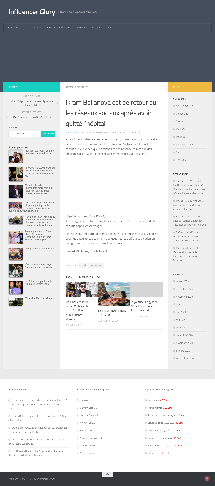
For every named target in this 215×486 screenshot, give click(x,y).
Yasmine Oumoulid (89, 415)
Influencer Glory (31, 12)
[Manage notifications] (207, 478)
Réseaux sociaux (77, 87)
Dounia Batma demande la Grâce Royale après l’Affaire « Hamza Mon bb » (188, 205)
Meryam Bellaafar (88, 407)
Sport (179, 152)
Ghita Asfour (86, 400)
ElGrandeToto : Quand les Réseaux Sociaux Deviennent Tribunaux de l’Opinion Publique (189, 220)
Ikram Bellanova (96, 265)
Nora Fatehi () (157, 400)
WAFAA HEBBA (87, 422)
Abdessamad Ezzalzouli (91, 438)
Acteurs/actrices (184, 105)
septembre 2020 (185, 358)
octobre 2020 (183, 350)
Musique (180, 136)
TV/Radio (181, 159)
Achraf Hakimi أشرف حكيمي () (166, 415)
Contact (110, 27)
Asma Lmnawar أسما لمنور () (165, 430)
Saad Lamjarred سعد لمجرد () (165, 422)
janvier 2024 (182, 281)
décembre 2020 (184, 335)
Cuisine (180, 121)
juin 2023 (181, 304)
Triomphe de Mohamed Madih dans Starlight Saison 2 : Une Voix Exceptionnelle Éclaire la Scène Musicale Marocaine (38, 404)
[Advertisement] (107, 57)
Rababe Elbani (86, 430)
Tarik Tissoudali (87, 445)
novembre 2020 (184, 343)
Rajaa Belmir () (158, 453)
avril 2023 (181, 319)
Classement (15, 27)
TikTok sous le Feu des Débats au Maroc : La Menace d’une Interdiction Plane (188, 236)
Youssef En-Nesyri (89, 453)
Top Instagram (34, 27)
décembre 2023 (184, 289)
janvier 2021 (182, 327)
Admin (73, 132)
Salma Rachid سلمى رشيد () (165, 445)
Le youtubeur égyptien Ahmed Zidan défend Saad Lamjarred (144, 306)
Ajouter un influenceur (59, 27)
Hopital (83, 265)
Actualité (81, 27)
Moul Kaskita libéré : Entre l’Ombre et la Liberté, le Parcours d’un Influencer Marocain (78, 310)
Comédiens (182, 113)
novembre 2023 (184, 296)
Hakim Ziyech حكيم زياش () (164, 438)
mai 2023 (181, 312)
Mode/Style (182, 129)
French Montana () (160, 407)
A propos (96, 27)
